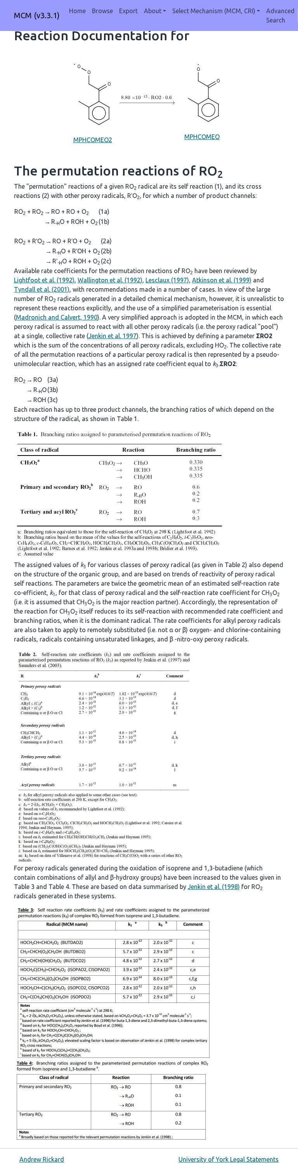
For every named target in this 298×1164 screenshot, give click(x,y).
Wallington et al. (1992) (110, 280)
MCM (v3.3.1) (37, 15)
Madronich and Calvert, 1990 (56, 317)
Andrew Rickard (41, 1159)
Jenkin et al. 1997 (112, 335)
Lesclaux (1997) (167, 280)
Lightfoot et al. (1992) (44, 280)
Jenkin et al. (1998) (214, 886)
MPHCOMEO (202, 136)
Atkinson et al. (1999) (221, 280)
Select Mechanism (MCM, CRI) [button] (213, 10)
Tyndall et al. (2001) (41, 289)
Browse (102, 10)
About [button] (152, 10)
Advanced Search (280, 15)
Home (77, 10)
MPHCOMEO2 (92, 139)
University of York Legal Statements (228, 1159)
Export (128, 10)
